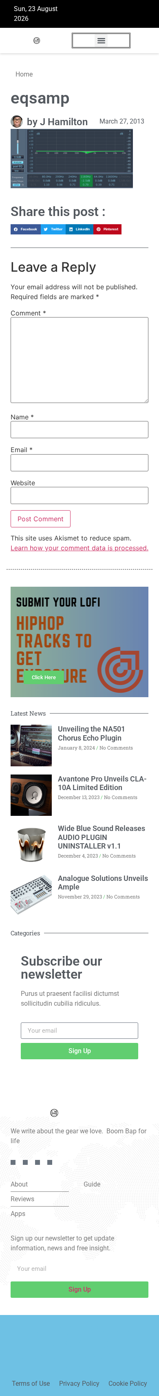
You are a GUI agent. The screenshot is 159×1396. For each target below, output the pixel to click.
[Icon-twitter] (25, 1162)
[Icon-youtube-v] (49, 1162)
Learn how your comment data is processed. (79, 548)
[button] (101, 40)
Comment (28, 313)
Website (23, 483)
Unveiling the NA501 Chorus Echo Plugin (91, 733)
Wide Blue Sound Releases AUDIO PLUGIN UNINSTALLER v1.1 (101, 837)
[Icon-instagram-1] (37, 1162)
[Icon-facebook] (13, 1162)
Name (22, 417)
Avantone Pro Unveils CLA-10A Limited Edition (102, 783)
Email (22, 449)
